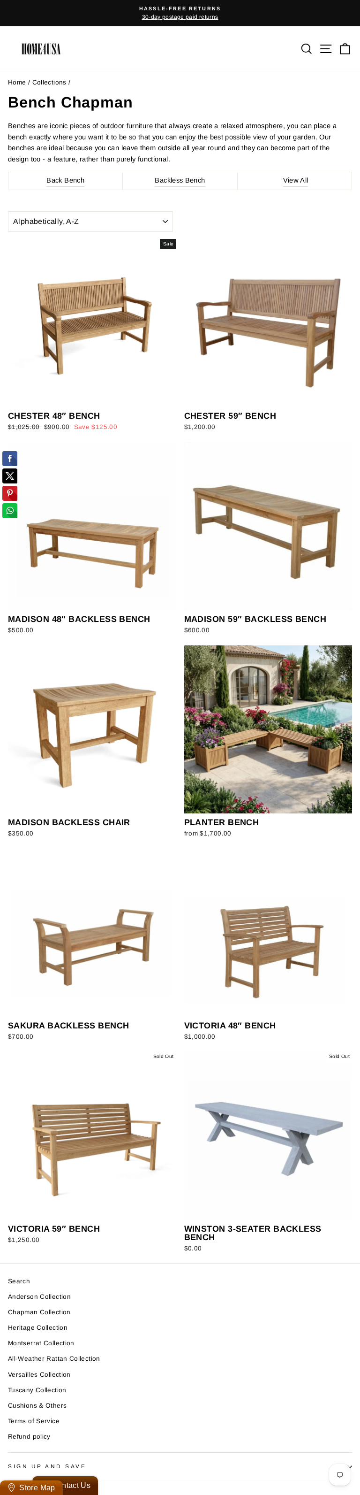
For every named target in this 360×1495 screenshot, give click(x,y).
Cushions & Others (37, 1405)
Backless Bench (180, 180)
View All (295, 180)
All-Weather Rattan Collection (54, 1358)
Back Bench (65, 180)
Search (19, 1281)
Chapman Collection (39, 1312)
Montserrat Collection (41, 1343)
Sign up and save (47, 1466)
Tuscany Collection (37, 1390)
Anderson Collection (39, 1296)
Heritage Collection (38, 1327)
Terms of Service (34, 1421)
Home (17, 82)
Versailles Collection (39, 1374)
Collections (49, 82)
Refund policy (29, 1436)
